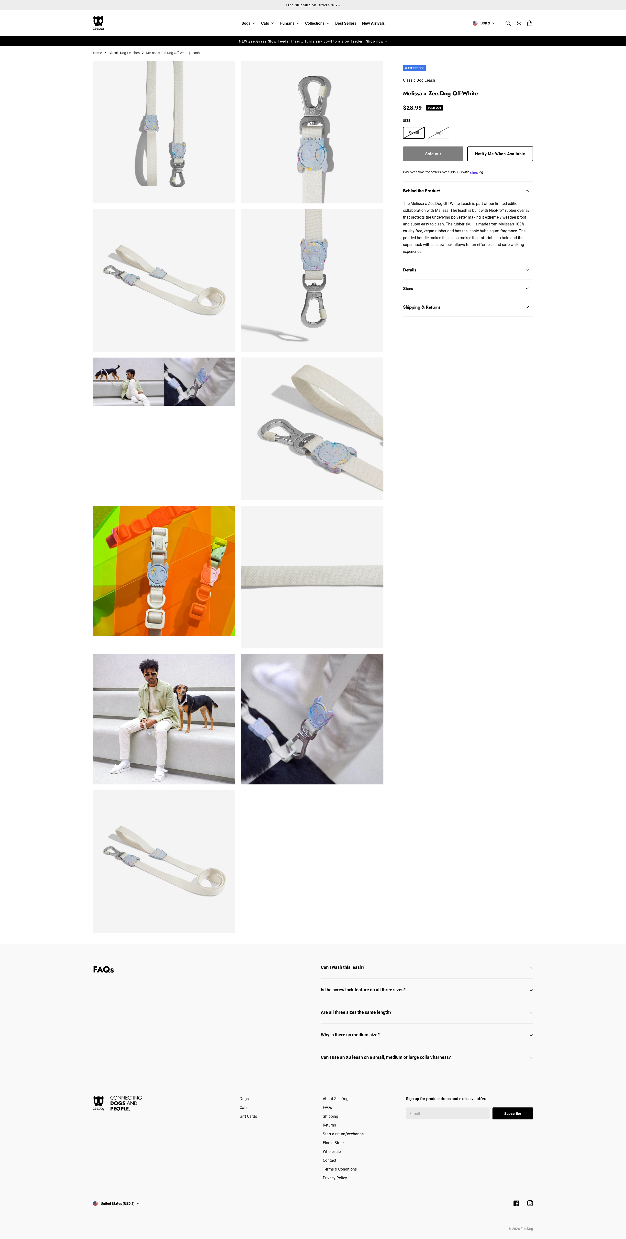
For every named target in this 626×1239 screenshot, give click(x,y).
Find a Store (333, 1142)
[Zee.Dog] (98, 23)
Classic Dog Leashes (124, 52)
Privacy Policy (335, 1177)
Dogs (246, 23)
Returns (329, 1124)
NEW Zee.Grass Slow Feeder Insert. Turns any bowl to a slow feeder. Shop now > (313, 41)
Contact (329, 1160)
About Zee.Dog (335, 1098)
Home (97, 52)
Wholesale (332, 1151)
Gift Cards (248, 1116)
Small (414, 132)
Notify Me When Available (500, 153)
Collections (314, 23)
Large (438, 132)
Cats (265, 23)
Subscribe (512, 1113)
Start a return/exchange (343, 1133)
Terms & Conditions (340, 1169)
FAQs (327, 1107)
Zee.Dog (527, 1228)
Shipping (330, 1116)
